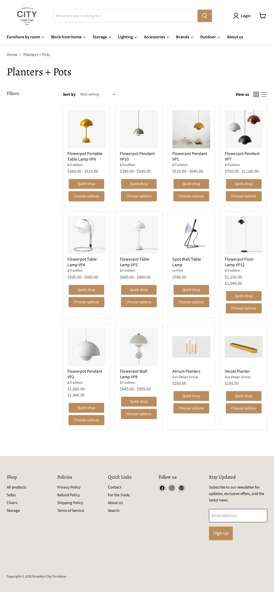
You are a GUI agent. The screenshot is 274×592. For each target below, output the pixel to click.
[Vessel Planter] (244, 347)
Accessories (155, 37)
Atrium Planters (186, 371)
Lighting (126, 37)
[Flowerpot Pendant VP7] (244, 129)
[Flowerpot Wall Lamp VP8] (139, 347)
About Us (115, 503)
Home (12, 54)
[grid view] (256, 94)
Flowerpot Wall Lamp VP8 (133, 374)
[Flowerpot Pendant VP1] (191, 129)
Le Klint (177, 270)
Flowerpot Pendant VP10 (137, 156)
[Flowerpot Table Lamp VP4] (86, 235)
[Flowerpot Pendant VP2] (86, 347)
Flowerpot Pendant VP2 (84, 374)
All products (16, 487)
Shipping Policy (70, 503)
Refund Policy (68, 495)
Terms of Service (70, 510)
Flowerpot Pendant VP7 (242, 156)
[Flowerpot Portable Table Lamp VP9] (86, 129)
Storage (100, 37)
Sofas (11, 495)
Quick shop (86, 184)
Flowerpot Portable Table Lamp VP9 (84, 156)
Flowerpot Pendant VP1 (189, 156)
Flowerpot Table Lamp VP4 (82, 262)
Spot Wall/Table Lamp (186, 262)
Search (113, 510)
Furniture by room (24, 37)
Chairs (12, 503)
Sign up (221, 533)
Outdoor (208, 37)
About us (235, 37)
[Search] (204, 16)
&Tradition (75, 164)
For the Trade (119, 495)
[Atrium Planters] (191, 347)
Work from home (66, 37)
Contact (114, 487)
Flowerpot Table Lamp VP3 (134, 262)
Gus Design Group (185, 377)
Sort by (69, 94)
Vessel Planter (237, 371)
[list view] (263, 94)
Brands (183, 37)
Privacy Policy (69, 487)
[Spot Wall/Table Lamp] (191, 235)
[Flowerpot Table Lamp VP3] (139, 235)
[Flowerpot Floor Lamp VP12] (244, 235)
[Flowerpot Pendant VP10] (139, 129)
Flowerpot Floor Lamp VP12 (239, 262)
